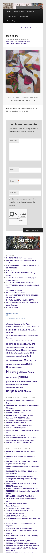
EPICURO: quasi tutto (14, 486)
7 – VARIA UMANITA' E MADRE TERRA (20, 300)
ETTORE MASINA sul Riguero (17, 413)
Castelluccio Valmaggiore (28, 330)
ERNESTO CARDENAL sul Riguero (18, 410)
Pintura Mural (12, 377)
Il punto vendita (11, 16)
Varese (28, 391)
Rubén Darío (10, 384)
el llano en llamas (15, 343)
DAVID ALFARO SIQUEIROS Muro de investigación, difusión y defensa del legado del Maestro (22, 478)
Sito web (13, 192)
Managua (30, 360)
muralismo (19, 367)
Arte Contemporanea (14, 326)
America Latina (19, 324)
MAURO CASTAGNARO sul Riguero (19, 420)
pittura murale (13, 381)
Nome (14, 169)
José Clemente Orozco (13, 356)
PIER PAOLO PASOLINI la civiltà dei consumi (22, 545)
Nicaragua (14, 371)
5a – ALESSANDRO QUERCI (16, 292)
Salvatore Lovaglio (22, 384)
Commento (14, 140)
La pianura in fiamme (14, 361)
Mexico (23, 364)
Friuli (26, 347)
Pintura (30, 372)
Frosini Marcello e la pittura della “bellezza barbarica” (18, 42)
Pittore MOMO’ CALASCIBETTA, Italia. (20, 440)
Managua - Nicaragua (13, 364)
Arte (28, 323)
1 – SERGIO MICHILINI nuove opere (19, 258)
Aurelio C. (36, 327)
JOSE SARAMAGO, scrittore (16, 516)
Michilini (29, 364)
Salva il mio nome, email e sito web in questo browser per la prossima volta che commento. (22, 202)
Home (8, 11)
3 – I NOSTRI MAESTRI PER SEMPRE (20, 282)
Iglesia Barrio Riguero (30, 350)
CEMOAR (9, 333)
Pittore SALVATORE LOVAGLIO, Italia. (20, 443)
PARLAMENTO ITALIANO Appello (18, 423)
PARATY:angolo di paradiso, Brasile (19, 540)
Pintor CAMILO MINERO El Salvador (19, 425)
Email (14, 181)
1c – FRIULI (10, 270)
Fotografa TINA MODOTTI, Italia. (18, 418)
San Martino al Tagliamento (14, 387)
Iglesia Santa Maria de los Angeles (17, 353)
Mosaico (10, 367)
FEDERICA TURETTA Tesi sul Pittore (19, 415)
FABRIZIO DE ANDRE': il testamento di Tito (22, 488)
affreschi (9, 324)
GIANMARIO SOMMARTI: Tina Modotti (20, 496)
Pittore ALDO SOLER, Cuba (16, 428)
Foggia (21, 347)
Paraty (25, 372)
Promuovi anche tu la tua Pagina (15, 318)
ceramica (9, 341)
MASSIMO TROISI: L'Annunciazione (19, 528)
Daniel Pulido (17, 341)
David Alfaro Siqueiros (30, 341)
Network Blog (11, 21)
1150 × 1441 (10, 41)
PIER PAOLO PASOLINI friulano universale (21, 543)
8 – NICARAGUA (12, 307)
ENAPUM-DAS (29, 344)
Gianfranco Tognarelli (14, 350)
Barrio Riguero (12, 329)
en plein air (9, 347)
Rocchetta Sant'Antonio (29, 382)
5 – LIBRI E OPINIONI (14, 290)
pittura (23, 377)
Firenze (16, 347)
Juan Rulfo (26, 356)
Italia (32, 352)
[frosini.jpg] (23, 71)
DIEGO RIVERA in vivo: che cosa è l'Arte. (21, 483)
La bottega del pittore (12, 313)
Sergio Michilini (16, 391)
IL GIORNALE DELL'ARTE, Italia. (18, 508)
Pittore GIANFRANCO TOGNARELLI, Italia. (21, 438)
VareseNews (24, 16)
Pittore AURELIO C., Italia (15, 435)
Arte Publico (27, 327)
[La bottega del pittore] (7, 316)
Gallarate (31, 347)
